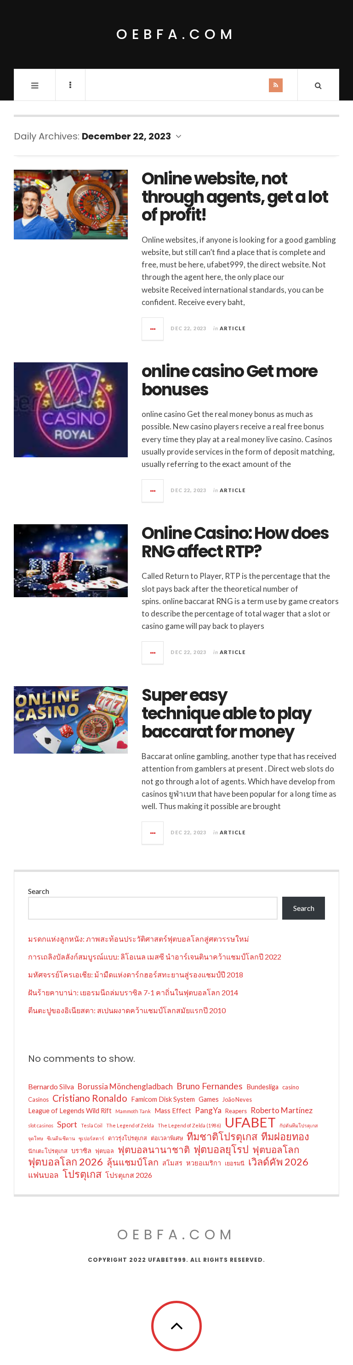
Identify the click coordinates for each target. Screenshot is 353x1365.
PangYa (208, 1110)
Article (232, 328)
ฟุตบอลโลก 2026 (65, 1161)
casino (290, 1087)
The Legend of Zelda (130, 1125)
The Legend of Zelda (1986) (189, 1125)
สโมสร (172, 1163)
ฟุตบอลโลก (275, 1149)
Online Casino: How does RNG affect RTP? (235, 542)
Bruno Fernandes (209, 1086)
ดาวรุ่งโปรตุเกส (127, 1138)
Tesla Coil (91, 1125)
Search (38, 891)
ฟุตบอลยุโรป (221, 1149)
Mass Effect (172, 1111)
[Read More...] (153, 329)
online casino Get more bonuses (229, 380)
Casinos (38, 1099)
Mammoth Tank (133, 1111)
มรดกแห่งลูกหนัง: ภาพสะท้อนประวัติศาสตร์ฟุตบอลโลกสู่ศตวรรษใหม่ (138, 938)
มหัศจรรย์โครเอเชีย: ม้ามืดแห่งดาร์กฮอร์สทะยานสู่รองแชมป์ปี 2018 (135, 974)
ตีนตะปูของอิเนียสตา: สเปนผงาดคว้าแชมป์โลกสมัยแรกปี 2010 (127, 1010)
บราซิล (81, 1150)
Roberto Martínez (282, 1110)
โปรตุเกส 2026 (128, 1175)
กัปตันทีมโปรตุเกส (298, 1125)
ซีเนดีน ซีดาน (61, 1138)
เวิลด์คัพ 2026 (278, 1161)
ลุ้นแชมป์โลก (133, 1161)
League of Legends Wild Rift (70, 1111)
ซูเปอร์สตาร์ (91, 1138)
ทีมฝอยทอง (285, 1136)
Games (209, 1099)
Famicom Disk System (163, 1099)
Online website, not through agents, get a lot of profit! (235, 197)
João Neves (237, 1099)
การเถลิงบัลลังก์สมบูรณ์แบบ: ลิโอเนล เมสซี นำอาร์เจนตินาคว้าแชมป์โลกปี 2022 (154, 956)
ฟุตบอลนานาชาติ (154, 1149)
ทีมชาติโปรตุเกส (222, 1136)
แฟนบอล (43, 1175)
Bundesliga (262, 1087)
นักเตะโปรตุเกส (48, 1150)
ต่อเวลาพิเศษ (167, 1138)
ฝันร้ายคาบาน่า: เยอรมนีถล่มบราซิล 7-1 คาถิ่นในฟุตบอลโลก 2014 (133, 992)
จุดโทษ (35, 1138)
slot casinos (40, 1125)
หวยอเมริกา (203, 1163)
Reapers (236, 1111)
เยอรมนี (235, 1163)
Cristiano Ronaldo (89, 1098)
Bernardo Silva (51, 1086)
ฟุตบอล (104, 1150)
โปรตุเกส (82, 1174)
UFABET (250, 1122)
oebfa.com (176, 34)
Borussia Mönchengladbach (125, 1086)
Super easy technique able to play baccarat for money (226, 713)
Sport (67, 1124)
